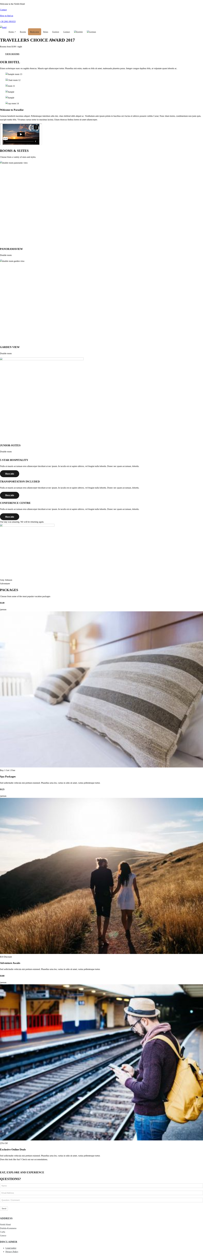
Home (11, 32)
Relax (45, 32)
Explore (55, 32)
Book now (34, 32)
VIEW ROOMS (12, 54)
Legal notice (11, 1248)
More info (9, 473)
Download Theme (13, 1164)
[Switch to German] (91, 31)
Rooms (23, 32)
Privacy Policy (12, 1251)
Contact (66, 32)
